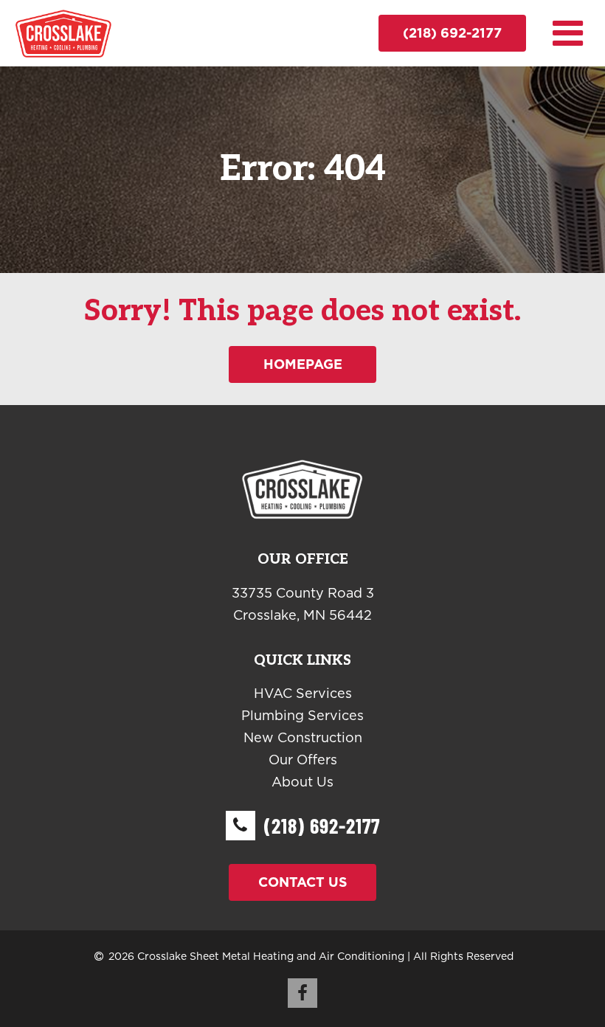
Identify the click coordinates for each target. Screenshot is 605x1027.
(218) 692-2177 (452, 33)
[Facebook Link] (302, 993)
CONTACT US (303, 882)
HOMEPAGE (302, 364)
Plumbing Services (302, 715)
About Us (302, 781)
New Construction (302, 737)
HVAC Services (303, 693)
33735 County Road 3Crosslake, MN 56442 (303, 604)
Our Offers (303, 759)
